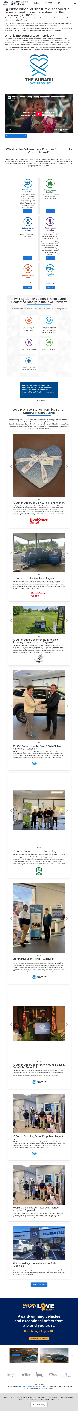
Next (72, 1355)
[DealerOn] (39, 1384)
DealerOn (19, 1386)
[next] (67, 466)
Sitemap (25, 1386)
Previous (5, 1355)
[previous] (10, 466)
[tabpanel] (24, 1355)
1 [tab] (36, 1366)
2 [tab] (39, 1366)
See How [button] (28, 211)
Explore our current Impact (16, 136)
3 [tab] (42, 1366)
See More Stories (39, 1284)
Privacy (30, 1386)
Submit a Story (39, 400)
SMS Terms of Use (37, 1386)
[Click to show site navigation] (75, 3)
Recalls (45, 1386)
